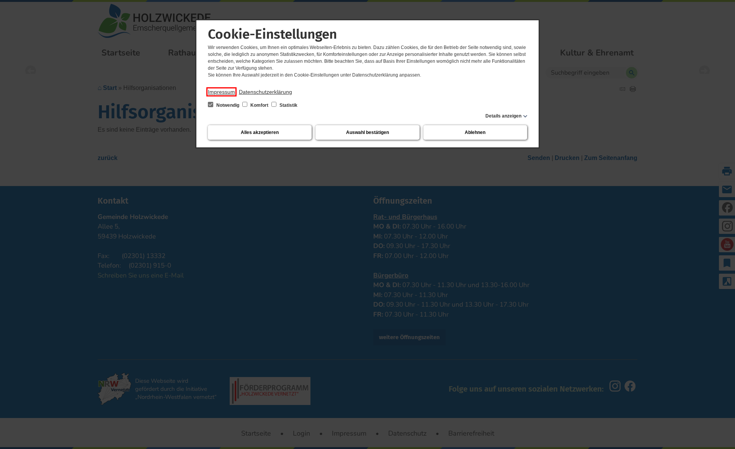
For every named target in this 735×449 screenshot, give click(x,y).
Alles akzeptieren (260, 132)
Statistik (287, 105)
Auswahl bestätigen (367, 132)
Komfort (259, 105)
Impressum (221, 92)
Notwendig (227, 105)
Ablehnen (475, 132)
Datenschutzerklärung (265, 92)
